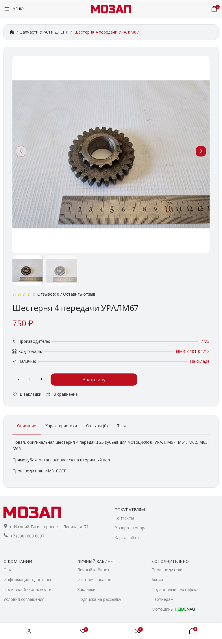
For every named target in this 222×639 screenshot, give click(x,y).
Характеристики (61, 425)
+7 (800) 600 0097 (27, 536)
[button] (201, 151)
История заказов (94, 579)
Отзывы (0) (97, 425)
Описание (26, 425)
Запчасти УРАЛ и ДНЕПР (44, 32)
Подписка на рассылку (99, 599)
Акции (157, 579)
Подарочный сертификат (176, 589)
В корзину (94, 379)
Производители (166, 569)
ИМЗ (205, 341)
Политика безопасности (27, 589)
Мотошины (173, 609)
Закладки (86, 589)
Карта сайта (126, 537)
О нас (8, 569)
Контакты (124, 518)
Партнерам (162, 599)
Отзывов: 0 (48, 294)
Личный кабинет (93, 569)
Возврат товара (130, 528)
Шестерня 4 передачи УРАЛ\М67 (106, 32)
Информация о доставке (27, 579)
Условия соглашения (24, 599)
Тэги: (122, 425)
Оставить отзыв (79, 294)
